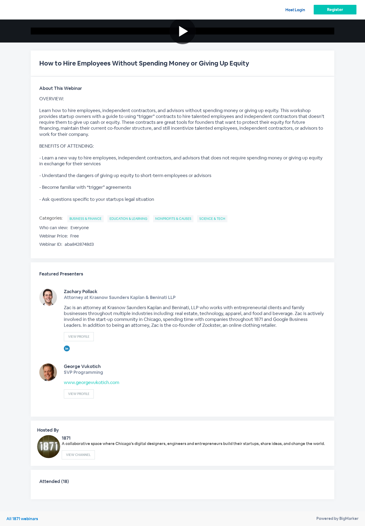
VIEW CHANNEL (78, 455)
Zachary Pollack (81, 291)
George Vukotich (82, 366)
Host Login (295, 9)
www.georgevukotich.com (91, 382)
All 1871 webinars (22, 518)
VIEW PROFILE (79, 337)
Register (335, 9)
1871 (66, 438)
